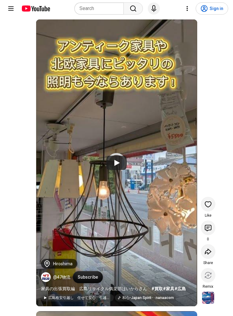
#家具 (168, 288)
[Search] (133, 8)
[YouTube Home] (35, 8)
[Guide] (11, 8)
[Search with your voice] (154, 8)
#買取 (157, 288)
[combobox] (100, 8)
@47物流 (61, 277)
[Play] (116, 163)
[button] (46, 277)
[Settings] (187, 8)
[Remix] (208, 275)
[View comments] (208, 228)
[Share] (208, 251)
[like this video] (208, 204)
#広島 (180, 288)
